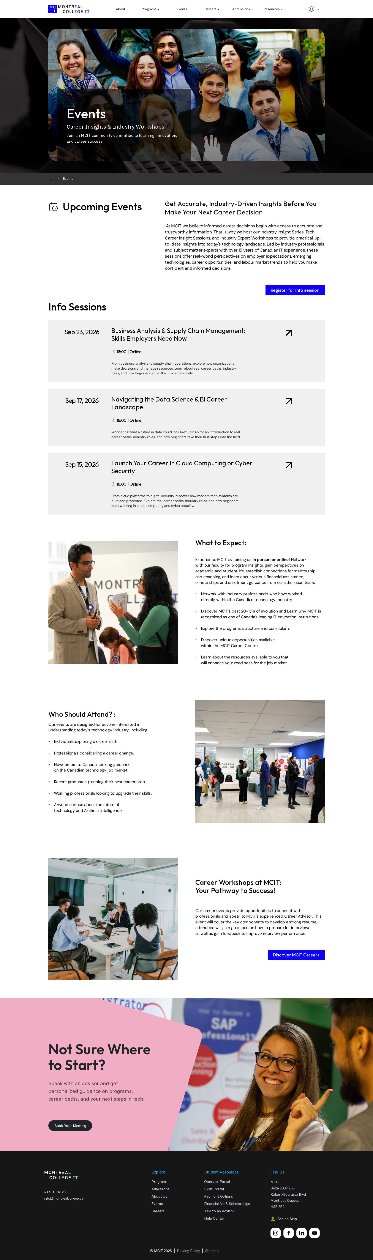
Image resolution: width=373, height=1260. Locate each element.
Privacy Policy (188, 1251)
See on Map (287, 1219)
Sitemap (211, 1251)
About (120, 9)
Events (182, 9)
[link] (186, 351)
